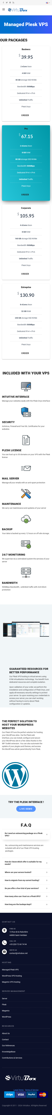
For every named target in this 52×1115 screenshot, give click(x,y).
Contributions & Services (12, 1058)
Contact (5, 1039)
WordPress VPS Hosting (12, 976)
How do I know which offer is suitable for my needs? (23, 863)
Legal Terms (19, 1090)
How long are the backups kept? (18, 904)
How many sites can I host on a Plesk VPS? (23, 896)
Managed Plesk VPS (10, 970)
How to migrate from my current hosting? (22, 880)
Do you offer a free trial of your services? (22, 888)
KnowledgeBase (8, 1052)
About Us (6, 1033)
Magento (5, 1011)
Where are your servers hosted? (18, 872)
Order (25, 115)
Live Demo (26, 809)
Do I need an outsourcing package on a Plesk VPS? (23, 834)
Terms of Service (31, 1090)
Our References (8, 1045)
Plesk (4, 1004)
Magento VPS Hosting (11, 982)
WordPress (6, 1017)
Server (4, 998)
